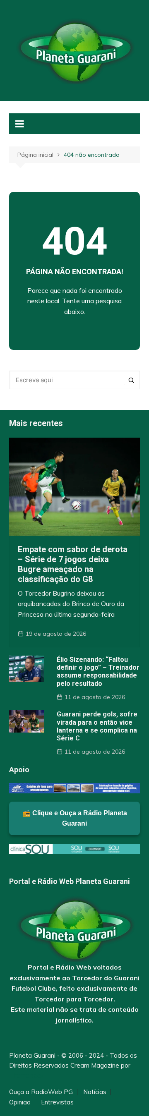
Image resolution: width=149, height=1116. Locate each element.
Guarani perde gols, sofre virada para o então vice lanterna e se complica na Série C (97, 726)
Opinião (20, 1102)
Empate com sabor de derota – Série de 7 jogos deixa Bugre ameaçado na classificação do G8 (72, 564)
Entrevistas (57, 1102)
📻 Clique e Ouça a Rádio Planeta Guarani (74, 818)
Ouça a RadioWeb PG (41, 1092)
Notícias (94, 1092)
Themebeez (26, 1075)
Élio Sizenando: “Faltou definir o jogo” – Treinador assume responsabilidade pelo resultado (98, 671)
